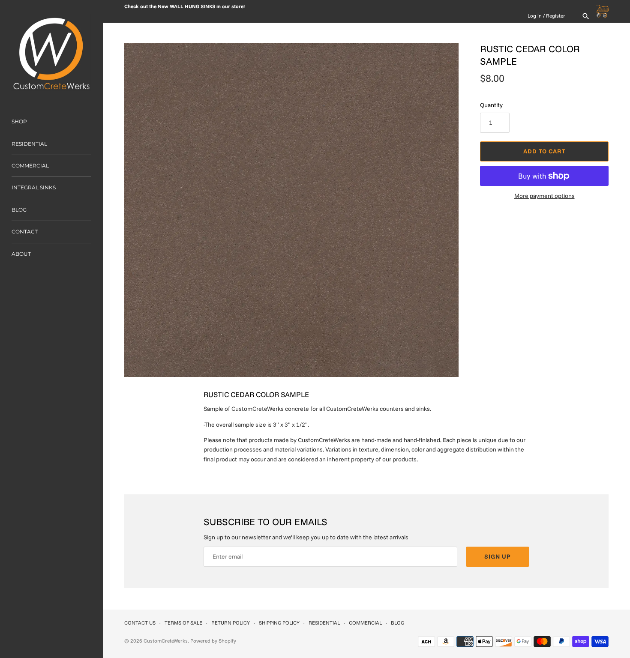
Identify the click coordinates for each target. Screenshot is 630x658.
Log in (535, 15)
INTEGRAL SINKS (34, 187)
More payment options (544, 196)
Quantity (491, 105)
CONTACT (25, 231)
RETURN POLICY (230, 622)
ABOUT (21, 254)
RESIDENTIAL (29, 144)
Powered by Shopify (213, 640)
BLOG (19, 209)
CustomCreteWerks (166, 640)
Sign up (497, 556)
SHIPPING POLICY (279, 622)
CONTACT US (140, 622)
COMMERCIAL (30, 165)
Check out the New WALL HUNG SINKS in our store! (184, 6)
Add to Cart (544, 151)
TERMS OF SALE (183, 622)
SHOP (19, 121)
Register (555, 15)
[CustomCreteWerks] (51, 51)
